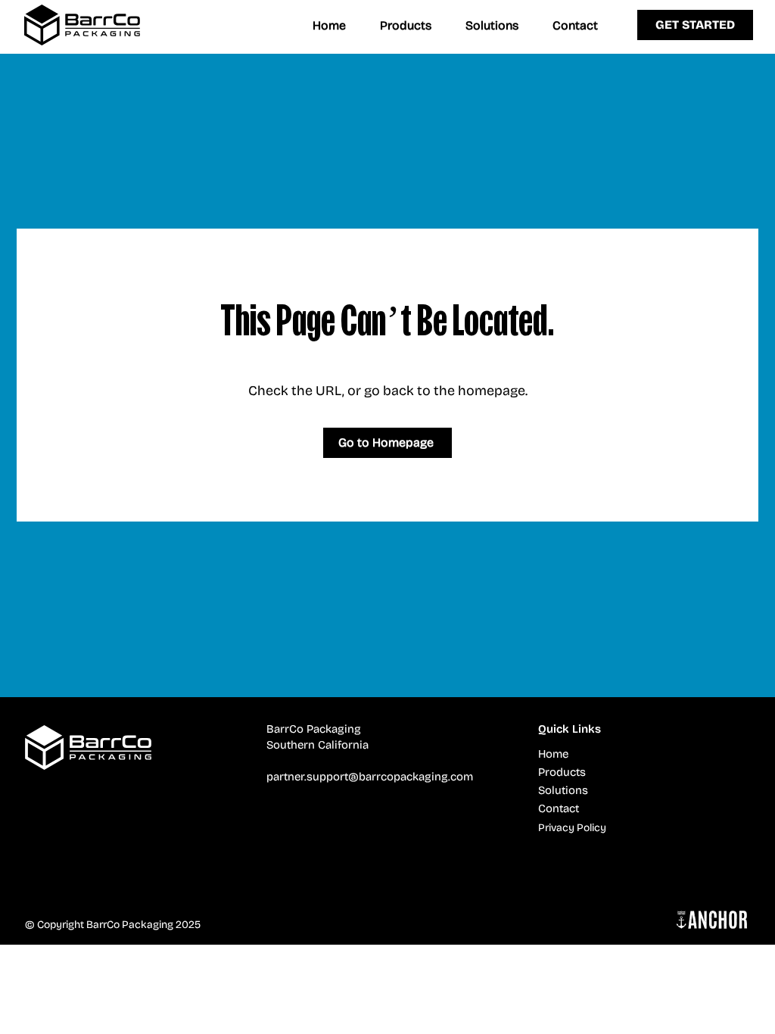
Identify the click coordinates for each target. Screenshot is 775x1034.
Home (553, 754)
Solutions (563, 790)
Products (562, 772)
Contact (558, 808)
